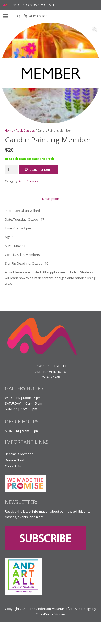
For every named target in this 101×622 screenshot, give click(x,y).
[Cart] (25, 16)
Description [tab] (50, 198)
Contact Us (13, 466)
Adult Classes (25, 130)
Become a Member (19, 454)
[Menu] (6, 16)
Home (9, 130)
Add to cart (41, 169)
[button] (18, 16)
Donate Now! (14, 460)
